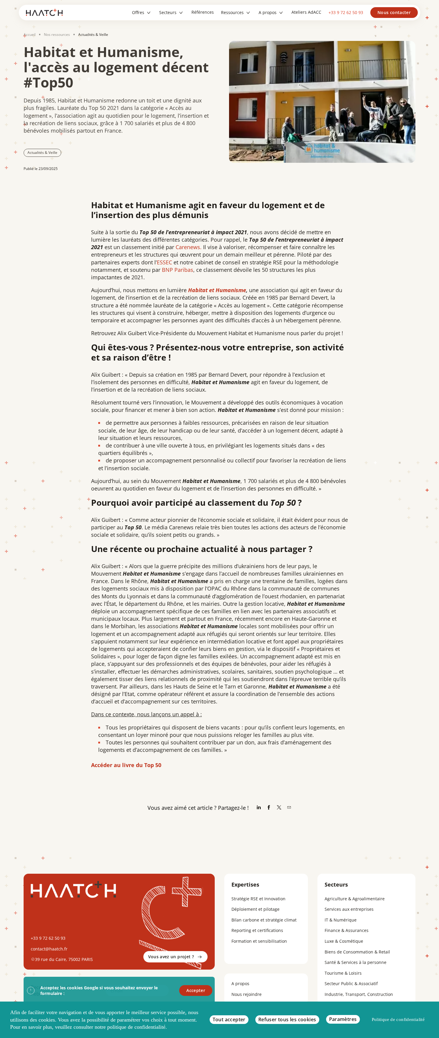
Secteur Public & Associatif (351, 983)
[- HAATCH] (46, 12)
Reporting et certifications (257, 930)
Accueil (30, 34)
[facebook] (268, 808)
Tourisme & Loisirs (343, 973)
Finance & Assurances (347, 930)
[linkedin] (258, 808)
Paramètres (343, 1019)
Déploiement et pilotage (255, 909)
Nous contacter (394, 12)
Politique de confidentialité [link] (398, 1019)
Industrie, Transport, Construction (359, 994)
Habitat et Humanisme (217, 290)
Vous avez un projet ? (171, 956)
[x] (279, 808)
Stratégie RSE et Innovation (258, 898)
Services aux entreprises (349, 909)
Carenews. (189, 247)
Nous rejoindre (246, 994)
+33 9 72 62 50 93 (346, 12)
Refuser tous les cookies (287, 1019)
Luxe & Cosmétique (344, 941)
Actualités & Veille (93, 34)
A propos (240, 983)
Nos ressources (57, 34)
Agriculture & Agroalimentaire (355, 898)
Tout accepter (229, 1019)
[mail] (289, 808)
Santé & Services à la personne (355, 962)
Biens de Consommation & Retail (357, 952)
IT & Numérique (341, 920)
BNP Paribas (177, 269)
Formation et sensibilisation (259, 941)
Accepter (195, 990)
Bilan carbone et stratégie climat (264, 920)
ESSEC (164, 262)
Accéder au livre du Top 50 (126, 765)
